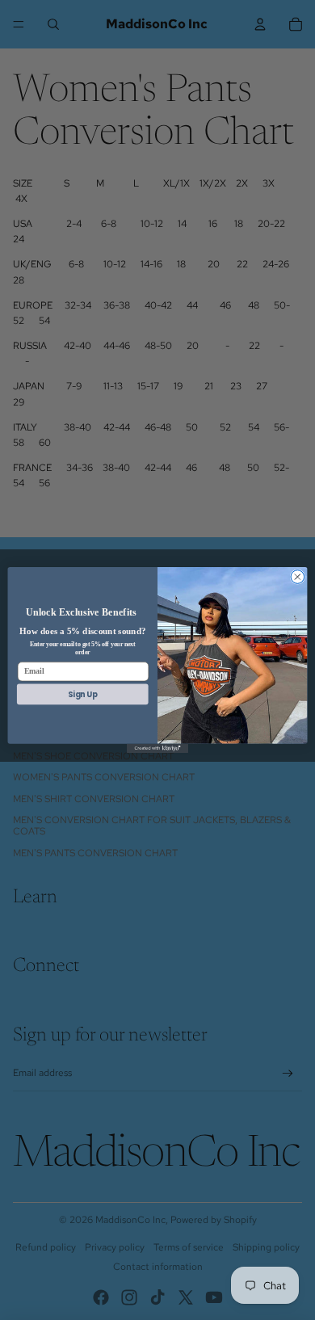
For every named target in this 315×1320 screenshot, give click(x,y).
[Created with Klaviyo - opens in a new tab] (157, 748)
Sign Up (83, 693)
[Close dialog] (297, 577)
